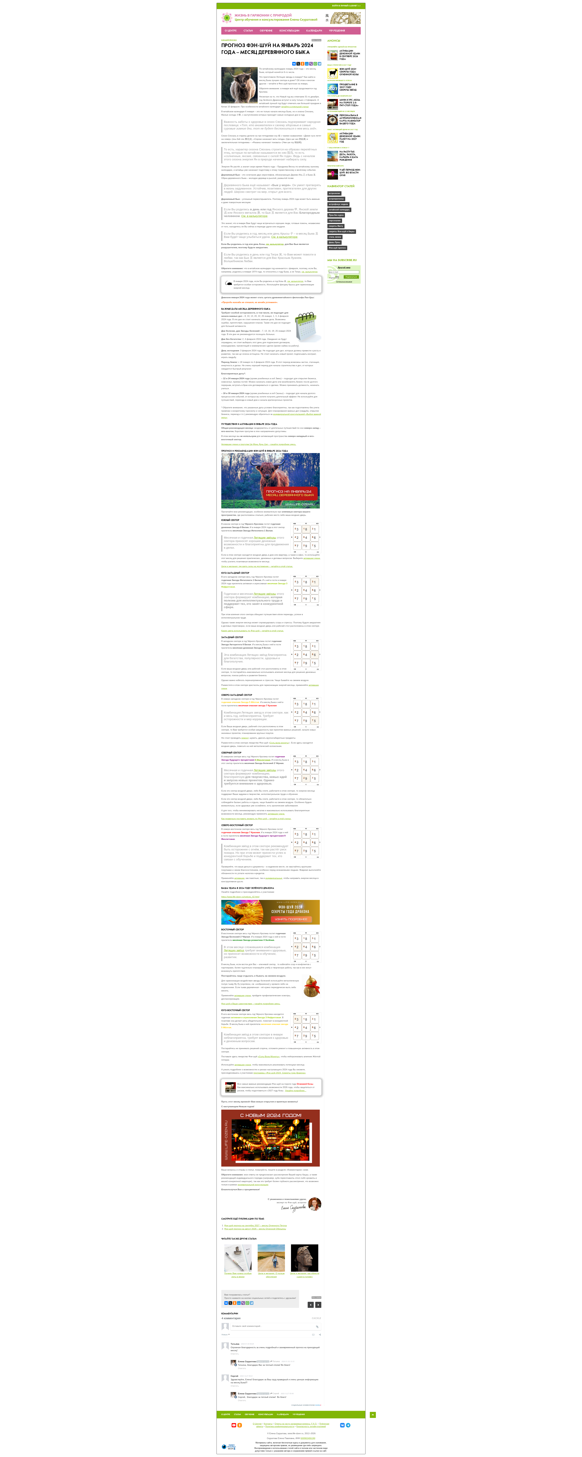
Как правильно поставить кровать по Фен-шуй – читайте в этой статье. (256, 818)
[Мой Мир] (307, 64)
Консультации (289, 31)
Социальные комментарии (306, 1405)
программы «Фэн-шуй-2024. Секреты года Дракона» (279, 1073)
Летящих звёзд (234, 950)
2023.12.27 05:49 (287, 1393)
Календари (314, 31)
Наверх (373, 1415)
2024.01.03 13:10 (288, 1361)
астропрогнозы (336, 199)
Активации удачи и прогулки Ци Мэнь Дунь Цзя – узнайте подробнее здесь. (258, 444)
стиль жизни (335, 237)
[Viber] (311, 64)
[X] (298, 64)
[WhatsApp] (315, 64)
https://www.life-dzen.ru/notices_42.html (240, 897)
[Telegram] (319, 64)
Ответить (235, 1353)
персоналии (335, 220)
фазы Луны (334, 242)
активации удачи (311, 558)
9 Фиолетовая (262, 760)
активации (239, 878)
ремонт (244, 738)
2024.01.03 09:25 (247, 1344)
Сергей (275, 1393)
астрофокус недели (338, 204)
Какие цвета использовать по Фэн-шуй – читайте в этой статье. (252, 630)
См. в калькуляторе (254, 216)
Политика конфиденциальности (279, 1426)
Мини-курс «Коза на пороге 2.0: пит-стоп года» (350, 103)
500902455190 (308, 1438)
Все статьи (316, 40)
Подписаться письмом (344, 281)
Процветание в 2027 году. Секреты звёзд (348, 87)
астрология (334, 193)
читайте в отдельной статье (295, 106)
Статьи (248, 31)
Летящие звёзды (265, 537)
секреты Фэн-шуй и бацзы (342, 231)
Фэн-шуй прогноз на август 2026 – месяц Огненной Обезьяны (255, 1229)
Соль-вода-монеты (279, 743)
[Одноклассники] (302, 64)
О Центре (231, 31)
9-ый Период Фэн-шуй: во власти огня (350, 173)
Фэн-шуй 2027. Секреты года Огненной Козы (349, 72)
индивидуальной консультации (253, 1184)
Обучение (266, 31)
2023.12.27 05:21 (246, 1376)
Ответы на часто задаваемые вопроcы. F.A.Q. (296, 1424)
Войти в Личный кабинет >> (346, 6)
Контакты (268, 1424)
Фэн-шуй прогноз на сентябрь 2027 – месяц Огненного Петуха (255, 1225)
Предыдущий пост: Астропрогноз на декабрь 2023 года (311, 1305)
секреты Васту (336, 226)
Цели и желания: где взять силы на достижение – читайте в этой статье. (257, 566)
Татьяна (276, 1361)
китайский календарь (339, 210)
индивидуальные (273, 878)
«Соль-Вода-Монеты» (269, 1056)
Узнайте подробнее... (295, 1090)
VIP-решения (337, 31)
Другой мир (344, 267)
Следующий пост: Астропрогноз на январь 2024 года (318, 1305)
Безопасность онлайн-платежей (311, 1426)
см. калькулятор (275, 244)
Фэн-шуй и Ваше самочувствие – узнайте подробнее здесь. (250, 1003)
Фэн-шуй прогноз (229, 40)
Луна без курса (336, 215)
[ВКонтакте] (294, 64)
